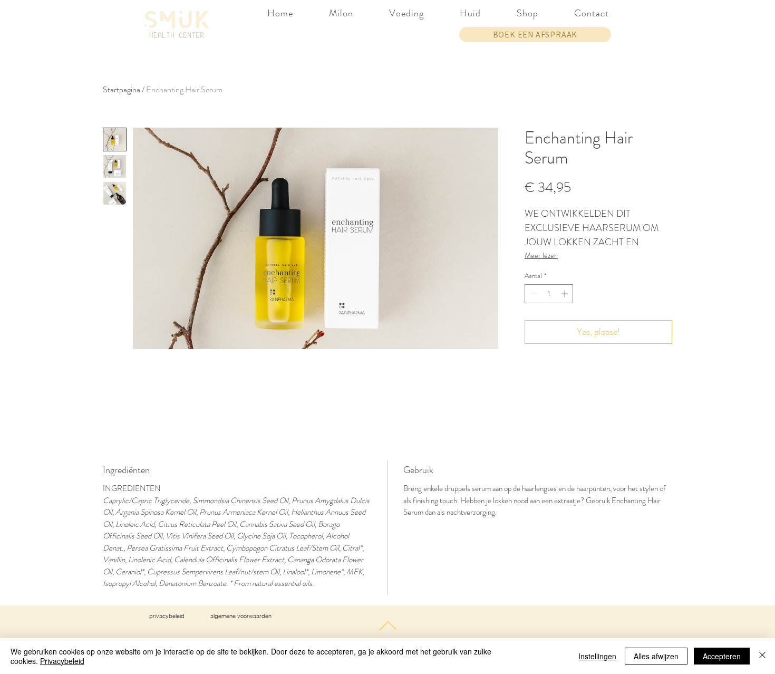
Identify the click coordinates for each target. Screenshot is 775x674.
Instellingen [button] (597, 656)
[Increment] (565, 294)
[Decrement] (532, 294)
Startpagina (121, 89)
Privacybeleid (62, 661)
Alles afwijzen (656, 656)
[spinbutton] (549, 294)
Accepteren (722, 656)
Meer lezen (541, 255)
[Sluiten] (762, 656)
